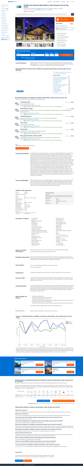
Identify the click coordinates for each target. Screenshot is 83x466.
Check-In (18, 53)
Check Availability (66, 54)
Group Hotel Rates (56, 1)
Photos (2, 6)
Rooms (46, 53)
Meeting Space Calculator (69, 403)
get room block (23, 446)
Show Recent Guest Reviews (22, 148)
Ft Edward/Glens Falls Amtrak (59, 79)
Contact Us (2, 464)
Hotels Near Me (20, 464)
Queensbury (33, 8)
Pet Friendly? (4, 20)
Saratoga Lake (56, 88)
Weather (3, 33)
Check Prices (4, 8)
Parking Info (3, 22)
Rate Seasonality (4, 28)
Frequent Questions (5, 35)
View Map (26, 9)
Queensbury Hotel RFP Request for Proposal (46, 403)
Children (56, 53)
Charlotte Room (19, 395)
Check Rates (27, 460)
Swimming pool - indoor (60, 234)
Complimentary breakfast (36, 226)
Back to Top (4, 39)
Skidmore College (57, 89)
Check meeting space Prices (43, 400)
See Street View (20, 91)
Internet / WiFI (4, 23)
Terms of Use (11, 464)
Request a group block (30, 58)
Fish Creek (55, 92)
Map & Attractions (4, 10)
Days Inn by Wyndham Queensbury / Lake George (64, 361)
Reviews (3, 11)
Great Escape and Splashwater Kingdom (61, 77)
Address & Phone (5, 5)
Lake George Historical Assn (59, 85)
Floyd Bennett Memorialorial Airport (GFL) (61, 78)
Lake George (56, 83)
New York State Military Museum (59, 93)
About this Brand (4, 27)
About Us (6, 464)
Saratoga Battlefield (57, 90)
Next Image (51, 29)
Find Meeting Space (60, 403)
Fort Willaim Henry (57, 82)
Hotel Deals (49, 1)
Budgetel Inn (55, 369)
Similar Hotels (4, 30)
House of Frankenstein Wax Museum (60, 84)
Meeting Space (4, 32)
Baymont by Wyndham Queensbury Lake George (33, 369)
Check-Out (33, 53)
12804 (39, 8)
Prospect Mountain (57, 87)
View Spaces (27, 204)
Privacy (15, 464)
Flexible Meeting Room (20, 396)
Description (3, 13)
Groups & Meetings (5, 37)
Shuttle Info (3, 16)
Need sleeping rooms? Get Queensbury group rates (63, 400)
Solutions (63, 1)
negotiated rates (23, 388)
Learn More (19, 460)
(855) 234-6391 (32, 464)
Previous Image (18, 29)
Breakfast (40, 161)
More (68, 1)
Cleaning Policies (5, 25)
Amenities (3, 15)
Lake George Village (42, 63)
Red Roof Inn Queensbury (27, 361)
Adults (51, 53)
